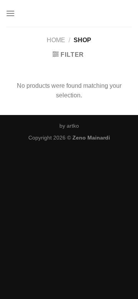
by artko (69, 126)
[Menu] (10, 13)
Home (56, 40)
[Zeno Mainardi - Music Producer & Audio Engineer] (69, 13)
